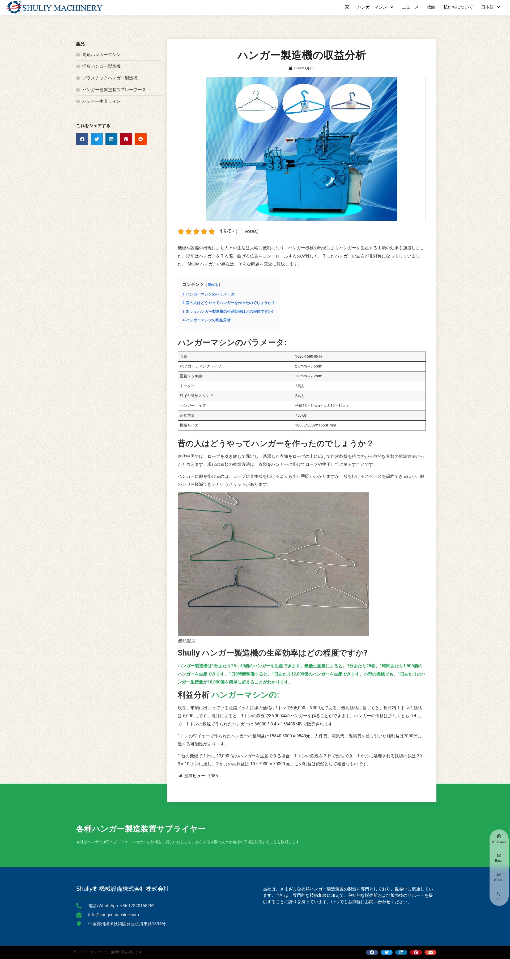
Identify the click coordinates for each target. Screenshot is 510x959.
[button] (82, 139)
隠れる (213, 285)
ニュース (410, 7)
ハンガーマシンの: (244, 694)
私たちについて (458, 7)
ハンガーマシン (372, 7)
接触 (431, 7)
